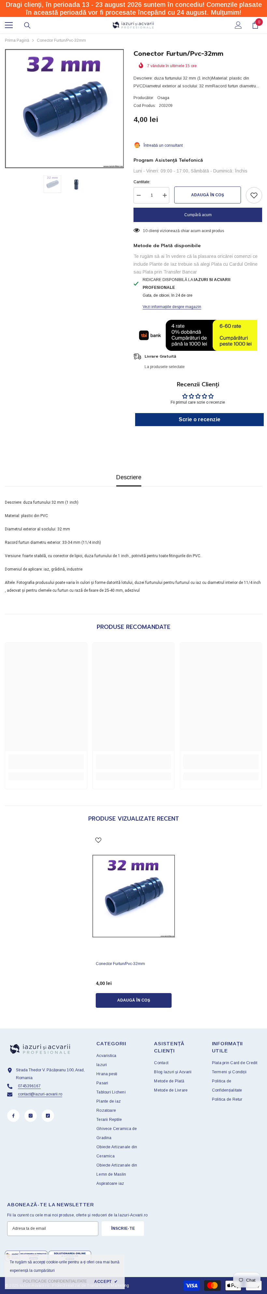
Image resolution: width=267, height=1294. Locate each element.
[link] (46, 761)
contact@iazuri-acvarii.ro (40, 1094)
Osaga (163, 98)
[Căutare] (27, 25)
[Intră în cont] (238, 25)
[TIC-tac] (48, 1115)
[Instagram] (30, 1115)
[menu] (9, 25)
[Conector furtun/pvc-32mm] (133, 896)
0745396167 (29, 1086)
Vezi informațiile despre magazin (172, 307)
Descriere (128, 477)
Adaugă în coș (207, 195)
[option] (64, 109)
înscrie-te (123, 1228)
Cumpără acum (198, 215)
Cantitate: (142, 182)
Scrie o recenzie (199, 419)
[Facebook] (13, 1115)
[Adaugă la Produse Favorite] (254, 195)
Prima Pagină (17, 40)
